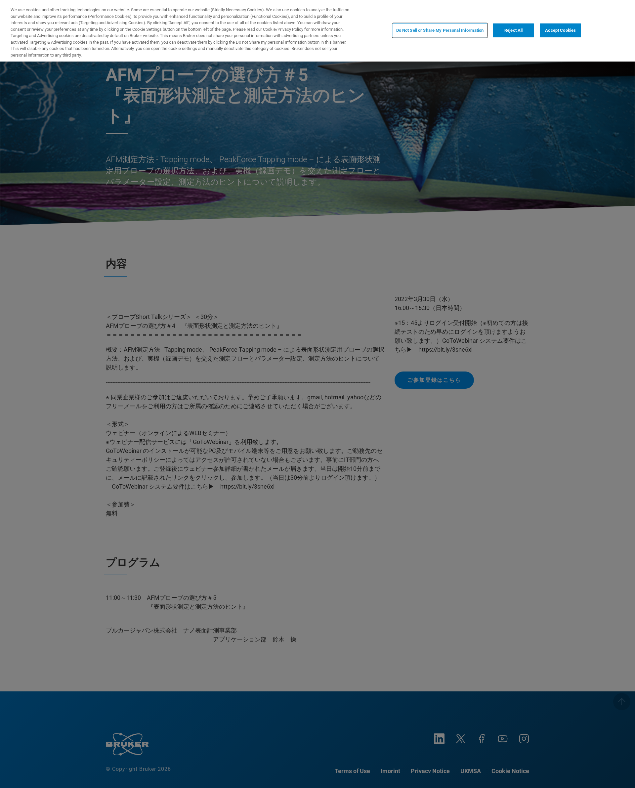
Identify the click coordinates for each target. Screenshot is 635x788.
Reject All (513, 30)
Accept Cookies (560, 30)
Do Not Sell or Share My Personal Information (440, 30)
